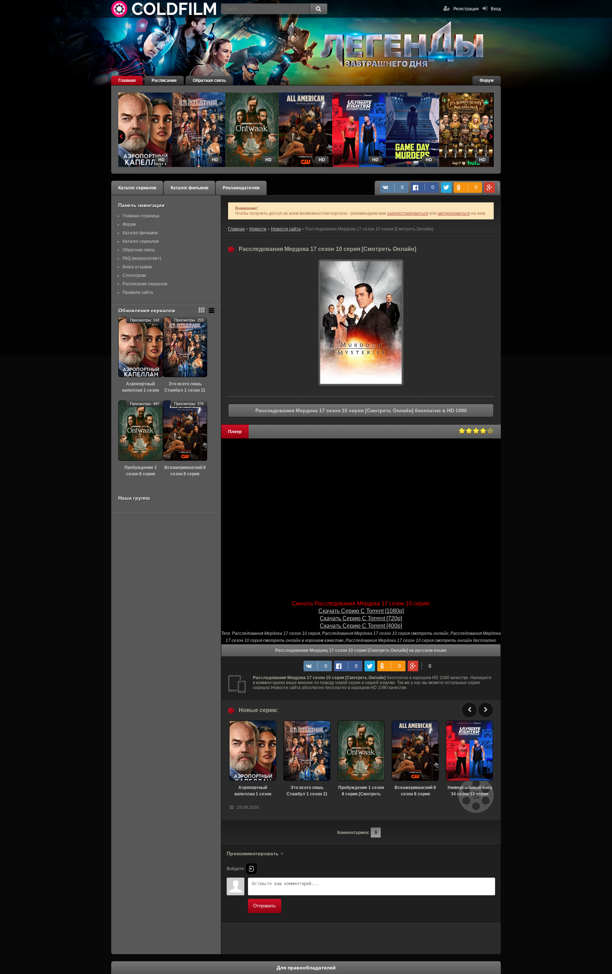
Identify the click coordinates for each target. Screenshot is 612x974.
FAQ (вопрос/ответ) (142, 258)
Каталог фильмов (189, 187)
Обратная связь (209, 80)
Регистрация (466, 8)
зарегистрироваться (407, 213)
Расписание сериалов (145, 283)
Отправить (264, 905)
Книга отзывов (137, 266)
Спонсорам (134, 275)
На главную (164, 9)
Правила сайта (138, 292)
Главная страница (141, 215)
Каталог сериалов (137, 187)
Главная (127, 80)
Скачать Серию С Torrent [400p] (361, 626)
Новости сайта (286, 228)
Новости (257, 228)
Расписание (164, 80)
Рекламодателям (241, 187)
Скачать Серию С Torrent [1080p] (361, 611)
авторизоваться (454, 213)
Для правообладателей (306, 967)
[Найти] (318, 9)
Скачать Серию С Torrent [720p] (361, 618)
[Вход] (251, 868)
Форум (487, 80)
